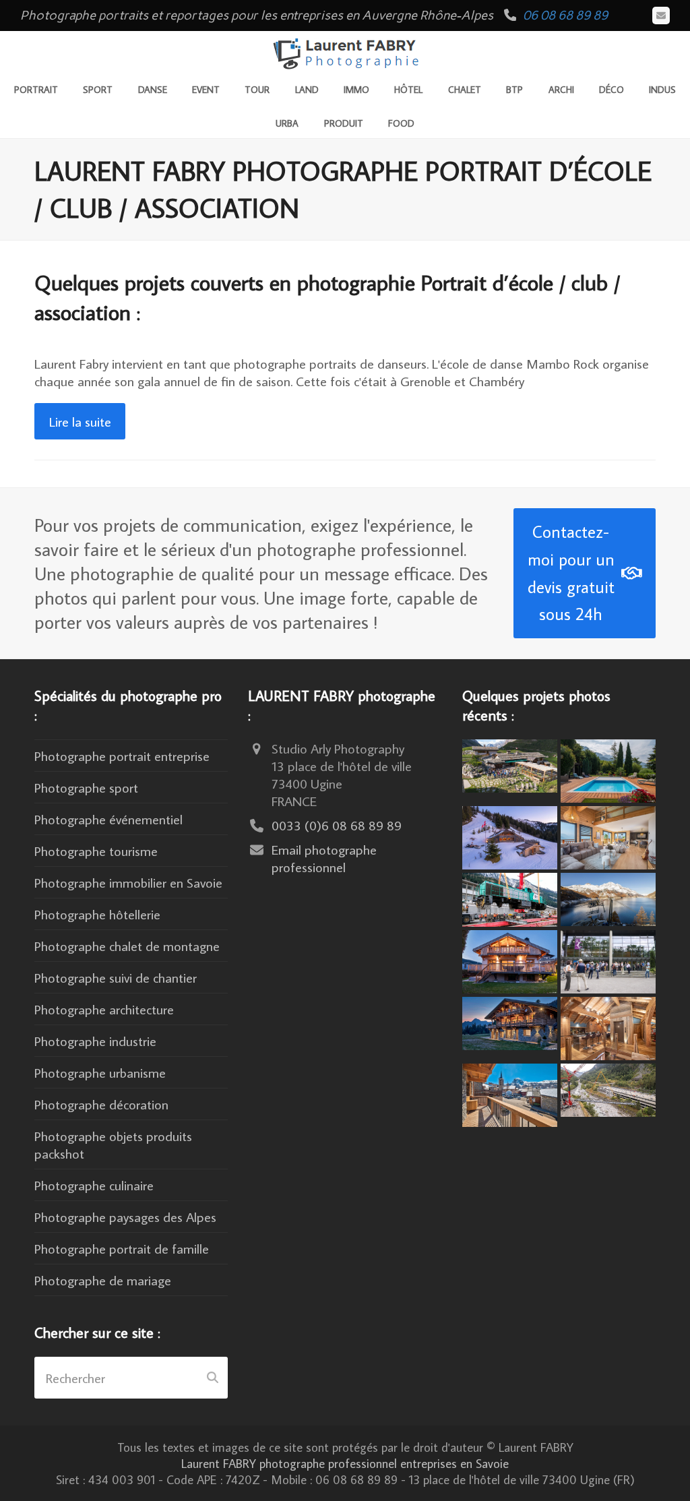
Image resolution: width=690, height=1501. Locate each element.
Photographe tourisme (96, 850)
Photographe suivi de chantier (115, 977)
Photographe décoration (101, 1104)
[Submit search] (212, 1377)
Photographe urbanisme (100, 1072)
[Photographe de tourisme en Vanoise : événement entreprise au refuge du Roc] (509, 763)
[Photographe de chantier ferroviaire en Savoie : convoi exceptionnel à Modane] (509, 897)
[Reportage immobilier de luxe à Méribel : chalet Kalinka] (608, 1026)
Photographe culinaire (94, 1185)
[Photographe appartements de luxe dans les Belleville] (509, 1092)
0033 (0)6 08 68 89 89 (337, 825)
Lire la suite (80, 421)
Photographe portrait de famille (121, 1248)
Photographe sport (86, 787)
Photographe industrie (95, 1040)
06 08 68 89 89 (565, 15)
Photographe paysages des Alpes (125, 1216)
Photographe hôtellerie (97, 914)
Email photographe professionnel (324, 858)
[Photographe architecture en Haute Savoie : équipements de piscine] (608, 769)
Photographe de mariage (102, 1280)
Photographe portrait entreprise (122, 755)
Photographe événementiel (108, 819)
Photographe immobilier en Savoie (128, 882)
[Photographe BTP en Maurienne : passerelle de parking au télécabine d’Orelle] (608, 1088)
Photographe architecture (104, 1009)
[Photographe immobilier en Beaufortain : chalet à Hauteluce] (608, 836)
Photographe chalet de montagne (127, 945)
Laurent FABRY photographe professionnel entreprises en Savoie (345, 1463)
